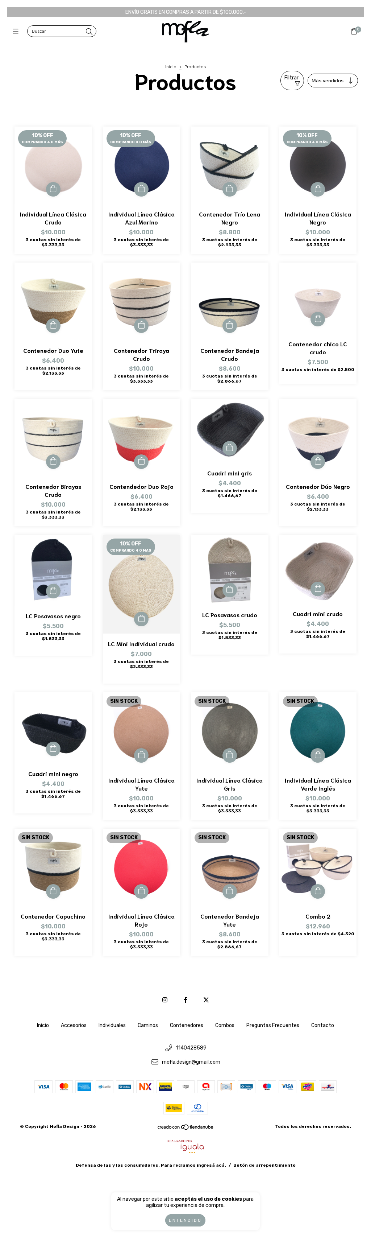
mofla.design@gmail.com (191, 1062)
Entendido (185, 1220)
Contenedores (186, 1025)
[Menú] (17, 31)
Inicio (170, 66)
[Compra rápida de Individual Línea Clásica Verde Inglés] (317, 755)
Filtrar (291, 78)
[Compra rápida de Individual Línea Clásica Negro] (317, 189)
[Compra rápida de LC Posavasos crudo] (229, 590)
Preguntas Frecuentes (272, 1025)
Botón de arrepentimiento (264, 1165)
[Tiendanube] (186, 1128)
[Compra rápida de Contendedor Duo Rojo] (141, 461)
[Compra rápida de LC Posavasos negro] (53, 591)
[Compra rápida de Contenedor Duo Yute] (53, 325)
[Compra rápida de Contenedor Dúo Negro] (317, 461)
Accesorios (74, 1025)
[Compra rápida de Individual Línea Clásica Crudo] (53, 189)
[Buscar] (89, 32)
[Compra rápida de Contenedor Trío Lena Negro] (229, 189)
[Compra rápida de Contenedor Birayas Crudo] (53, 461)
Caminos (148, 1025)
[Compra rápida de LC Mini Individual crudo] (141, 619)
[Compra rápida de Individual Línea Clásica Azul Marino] (141, 189)
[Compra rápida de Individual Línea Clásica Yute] (141, 755)
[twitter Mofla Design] (206, 1000)
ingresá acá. (211, 1165)
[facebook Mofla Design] (185, 1000)
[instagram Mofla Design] (165, 1000)
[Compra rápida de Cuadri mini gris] (229, 448)
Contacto (322, 1025)
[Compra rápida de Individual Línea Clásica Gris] (229, 755)
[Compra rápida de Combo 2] (317, 891)
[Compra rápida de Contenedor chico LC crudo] (317, 319)
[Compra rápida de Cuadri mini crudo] (317, 589)
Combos (224, 1025)
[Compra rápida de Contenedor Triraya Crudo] (141, 325)
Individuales (112, 1025)
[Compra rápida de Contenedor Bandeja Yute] (229, 891)
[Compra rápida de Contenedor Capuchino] (53, 891)
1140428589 (191, 1048)
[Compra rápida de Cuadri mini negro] (53, 749)
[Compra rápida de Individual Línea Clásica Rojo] (141, 891)
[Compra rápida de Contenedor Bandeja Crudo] (229, 325)
